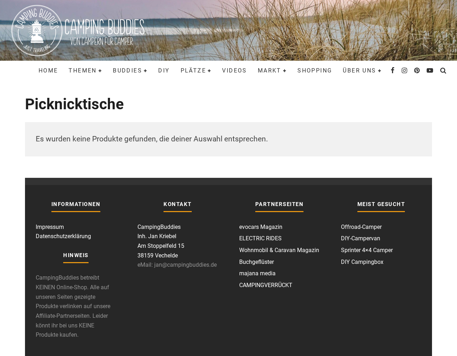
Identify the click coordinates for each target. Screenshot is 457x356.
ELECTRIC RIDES (260, 238)
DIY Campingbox (362, 262)
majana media (257, 273)
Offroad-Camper (361, 227)
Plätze (193, 70)
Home (48, 70)
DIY (164, 70)
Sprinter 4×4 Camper (367, 250)
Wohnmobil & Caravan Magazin (279, 250)
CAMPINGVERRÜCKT (265, 285)
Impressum (50, 227)
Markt (269, 70)
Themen (82, 70)
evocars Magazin (260, 227)
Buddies (127, 70)
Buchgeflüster (256, 262)
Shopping (314, 70)
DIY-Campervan (360, 238)
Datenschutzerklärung (63, 236)
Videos (234, 70)
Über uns (359, 70)
